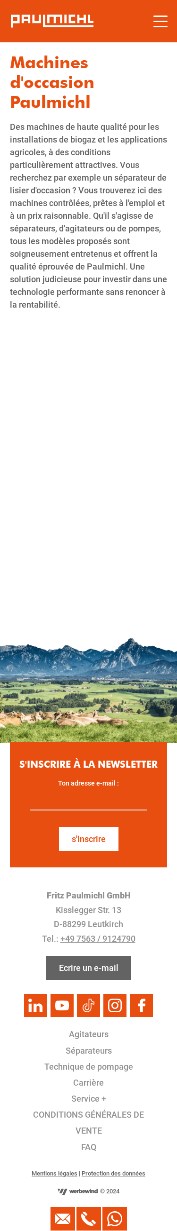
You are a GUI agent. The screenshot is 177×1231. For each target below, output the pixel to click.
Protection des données (113, 1173)
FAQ (88, 1147)
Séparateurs (89, 1051)
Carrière (88, 1083)
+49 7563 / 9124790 (97, 939)
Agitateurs (89, 1034)
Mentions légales (54, 1173)
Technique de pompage (88, 1067)
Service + (88, 1099)
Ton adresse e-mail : (88, 783)
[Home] (52, 21)
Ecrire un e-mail (88, 968)
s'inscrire (89, 839)
